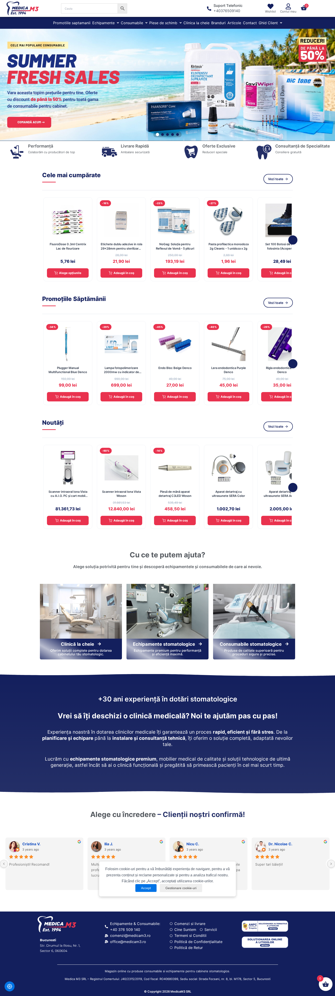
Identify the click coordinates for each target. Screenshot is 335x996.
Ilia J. (108, 844)
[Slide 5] (177, 134)
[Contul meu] (288, 6)
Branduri (218, 23)
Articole (234, 23)
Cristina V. (31, 844)
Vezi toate (275, 179)
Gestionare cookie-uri (180, 888)
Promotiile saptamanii (71, 23)
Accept (146, 888)
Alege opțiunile (70, 273)
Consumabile (132, 23)
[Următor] (292, 240)
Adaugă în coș (123, 273)
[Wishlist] (270, 6)
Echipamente (103, 23)
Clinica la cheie (196, 23)
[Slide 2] (162, 134)
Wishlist (270, 11)
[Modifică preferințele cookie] (10, 986)
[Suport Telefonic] (209, 8)
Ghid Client (268, 23)
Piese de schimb (163, 23)
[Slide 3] (167, 134)
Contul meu (288, 11)
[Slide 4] (172, 134)
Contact (250, 23)
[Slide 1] (157, 134)
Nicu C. (192, 844)
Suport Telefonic (228, 5)
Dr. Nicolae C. (280, 844)
